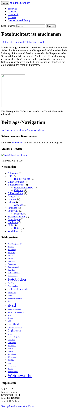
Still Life (11, 360)
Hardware (13, 222)
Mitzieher (19, 213)
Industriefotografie (15, 298)
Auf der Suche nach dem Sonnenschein (22, 130)
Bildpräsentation (16, 184)
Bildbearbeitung (16, 181)
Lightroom (14, 330)
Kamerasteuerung (14, 309)
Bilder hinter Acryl (23, 187)
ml (42, 42)
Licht (10, 225)
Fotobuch (19, 42)
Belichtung (12, 250)
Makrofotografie (14, 337)
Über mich (13, 14)
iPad (12, 305)
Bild (10, 176)
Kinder (10, 318)
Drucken (12, 199)
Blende (10, 255)
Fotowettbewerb (18, 289)
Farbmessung (12, 276)
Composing (12, 264)
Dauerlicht (11, 270)
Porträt (10, 348)
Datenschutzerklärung (19, 20)
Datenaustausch (13, 267)
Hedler (10, 295)
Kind (9, 315)
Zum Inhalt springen (20, 2)
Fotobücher (30, 42)
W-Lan (10, 369)
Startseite (12, 8)
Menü (5, 3)
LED (9, 321)
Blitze (17, 228)
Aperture (11, 247)
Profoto (10, 351)
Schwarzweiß (12, 357)
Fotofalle (11, 283)
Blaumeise (11, 252)
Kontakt (12, 17)
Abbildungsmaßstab (15, 244)
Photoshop (12, 345)
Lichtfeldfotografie (15, 327)
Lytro (10, 334)
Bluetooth (11, 261)
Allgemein (13, 173)
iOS (9, 301)
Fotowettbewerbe (16, 216)
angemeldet (17, 142)
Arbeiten (12, 11)
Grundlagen (14, 219)
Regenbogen (12, 354)
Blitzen (10, 258)
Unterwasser (12, 366)
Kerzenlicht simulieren (16, 312)
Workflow (13, 231)
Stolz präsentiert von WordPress (17, 406)
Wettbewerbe (20, 375)
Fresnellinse (12, 292)
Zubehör (18, 205)
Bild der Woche (22, 178)
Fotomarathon (13, 286)
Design (11, 196)
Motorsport (12, 343)
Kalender (18, 190)
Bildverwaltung (15, 193)
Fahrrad (12, 202)
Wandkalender (13, 372)
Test (39, 42)
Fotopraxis (13, 210)
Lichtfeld (13, 324)
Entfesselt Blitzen (14, 273)
